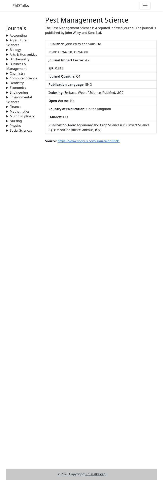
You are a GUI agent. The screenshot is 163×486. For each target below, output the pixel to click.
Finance (15, 106)
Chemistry (17, 73)
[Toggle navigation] (145, 5)
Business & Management (16, 66)
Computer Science (23, 78)
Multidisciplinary (22, 116)
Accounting (18, 35)
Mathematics (19, 111)
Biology (15, 49)
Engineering (19, 92)
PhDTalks (20, 5)
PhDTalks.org (95, 474)
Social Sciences (21, 130)
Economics (18, 87)
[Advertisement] (23, 192)
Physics (15, 125)
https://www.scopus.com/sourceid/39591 (89, 141)
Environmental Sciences (19, 99)
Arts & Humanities (23, 54)
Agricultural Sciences (16, 42)
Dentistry (17, 83)
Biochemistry (19, 59)
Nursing (16, 121)
